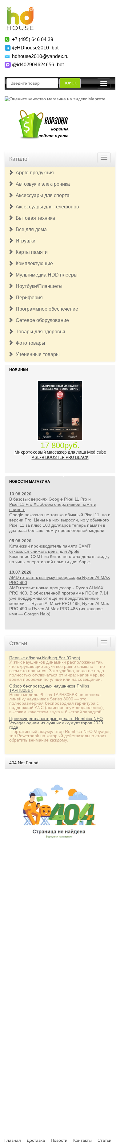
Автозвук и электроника (41, 184)
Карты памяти (30, 252)
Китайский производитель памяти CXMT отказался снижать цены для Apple (50, 549)
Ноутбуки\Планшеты (37, 286)
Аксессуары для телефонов (46, 206)
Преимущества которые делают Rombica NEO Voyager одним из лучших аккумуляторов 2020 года (56, 723)
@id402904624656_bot (38, 64)
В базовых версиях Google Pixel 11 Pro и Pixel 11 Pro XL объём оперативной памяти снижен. (52, 504)
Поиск (70, 83)
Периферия (28, 297)
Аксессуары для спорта (41, 195)
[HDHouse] (20, 9)
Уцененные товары (36, 354)
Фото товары (29, 343)
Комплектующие (33, 263)
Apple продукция (33, 172)
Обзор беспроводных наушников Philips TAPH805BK (49, 688)
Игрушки (24, 240)
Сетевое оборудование (41, 320)
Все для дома (30, 229)
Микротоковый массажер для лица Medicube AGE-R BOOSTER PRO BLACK (60, 454)
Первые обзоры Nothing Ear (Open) (44, 657)
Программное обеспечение (45, 309)
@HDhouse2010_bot (35, 47)
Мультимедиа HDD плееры (45, 274)
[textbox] (32, 83)
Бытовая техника (34, 218)
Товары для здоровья (39, 331)
